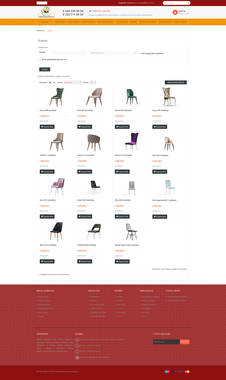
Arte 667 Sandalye (85, 110)
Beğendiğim (120, 304)
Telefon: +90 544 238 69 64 (90, 351)
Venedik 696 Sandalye (86, 245)
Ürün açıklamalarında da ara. (54, 59)
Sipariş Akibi (121, 312)
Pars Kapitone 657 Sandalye (164, 200)
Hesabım (119, 296)
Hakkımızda (94, 296)
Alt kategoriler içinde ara (153, 53)
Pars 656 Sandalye (122, 200)
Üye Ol (144, 316)
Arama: (42, 52)
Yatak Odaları (43, 296)
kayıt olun (150, 3)
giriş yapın (138, 3)
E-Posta (119, 308)
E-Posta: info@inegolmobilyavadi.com (94, 357)
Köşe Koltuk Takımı (45, 308)
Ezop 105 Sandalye (160, 110)
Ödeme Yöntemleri (149, 304)
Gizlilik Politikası (96, 308)
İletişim (93, 300)
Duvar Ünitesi (43, 312)
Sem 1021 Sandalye (48, 245)
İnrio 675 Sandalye (48, 200)
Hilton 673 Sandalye (123, 155)
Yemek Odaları (44, 300)
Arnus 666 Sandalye (48, 110)
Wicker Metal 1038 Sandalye (127, 245)
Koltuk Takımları (44, 304)
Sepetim (119, 300)
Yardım (118, 316)
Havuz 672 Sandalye (85, 155)
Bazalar (41, 316)
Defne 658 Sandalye (123, 110)
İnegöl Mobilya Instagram (178, 296)
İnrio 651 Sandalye (160, 155)
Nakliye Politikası (148, 300)
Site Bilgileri (146, 308)
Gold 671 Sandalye (48, 155)
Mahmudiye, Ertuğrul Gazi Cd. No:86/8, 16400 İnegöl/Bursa (102, 339)
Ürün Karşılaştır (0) (176, 82)
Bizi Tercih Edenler (97, 304)
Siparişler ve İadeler (98, 312)
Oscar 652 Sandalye (85, 200)
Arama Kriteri (43, 47)
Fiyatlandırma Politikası (151, 296)
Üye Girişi (145, 312)
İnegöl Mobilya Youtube (177, 300)
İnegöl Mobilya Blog (98, 316)
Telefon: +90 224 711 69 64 (90, 345)
